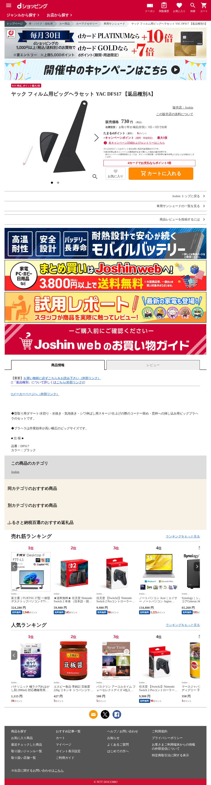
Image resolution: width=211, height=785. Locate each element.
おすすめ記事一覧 (68, 731)
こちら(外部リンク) (69, 382)
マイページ (63, 744)
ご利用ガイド (65, 757)
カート (60, 738)
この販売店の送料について (174, 114)
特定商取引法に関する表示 (170, 755)
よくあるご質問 (118, 744)
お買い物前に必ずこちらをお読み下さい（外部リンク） (62, 378)
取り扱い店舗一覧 (23, 757)
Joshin (15, 472)
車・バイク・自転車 (41, 23)
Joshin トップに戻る (186, 196)
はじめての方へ (118, 751)
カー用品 (64, 23)
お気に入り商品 (22, 738)
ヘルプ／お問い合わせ (122, 731)
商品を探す (19, 731)
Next (197, 566)
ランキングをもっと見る (183, 536)
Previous (14, 566)
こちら (59, 770)
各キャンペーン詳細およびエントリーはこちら (137, 142)
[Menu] (8, 5)
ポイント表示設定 (68, 751)
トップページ (15, 23)
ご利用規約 (159, 731)
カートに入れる (161, 173)
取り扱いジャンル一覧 (26, 751)
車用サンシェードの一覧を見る (178, 206)
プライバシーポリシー (167, 738)
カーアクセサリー (86, 23)
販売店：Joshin (183, 107)
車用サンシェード (114, 23)
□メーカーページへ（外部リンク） (35, 394)
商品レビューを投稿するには (180, 219)
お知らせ (113, 738)
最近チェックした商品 (26, 744)
